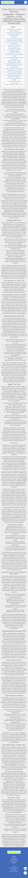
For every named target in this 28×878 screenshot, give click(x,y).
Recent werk (14, 861)
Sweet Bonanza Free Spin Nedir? (14, 68)
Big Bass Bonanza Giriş (14, 62)
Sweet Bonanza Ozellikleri (14, 81)
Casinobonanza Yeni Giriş (14, 34)
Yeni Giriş (14, 37)
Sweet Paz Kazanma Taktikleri (14, 72)
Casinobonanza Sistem (14, 48)
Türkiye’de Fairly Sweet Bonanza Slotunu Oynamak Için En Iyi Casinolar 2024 (14, 65)
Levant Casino (14, 83)
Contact (14, 863)
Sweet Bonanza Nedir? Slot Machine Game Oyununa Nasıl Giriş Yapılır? (14, 54)
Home (14, 856)
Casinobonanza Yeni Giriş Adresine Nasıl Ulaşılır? (14, 58)
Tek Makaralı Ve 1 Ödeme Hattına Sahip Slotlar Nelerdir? (14, 75)
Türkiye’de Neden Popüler (14, 61)
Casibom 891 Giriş (14, 31)
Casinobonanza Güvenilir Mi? (14, 45)
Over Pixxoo (14, 859)
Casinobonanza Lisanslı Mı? (14, 50)
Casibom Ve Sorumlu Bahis (14, 70)
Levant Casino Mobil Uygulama (14, 39)
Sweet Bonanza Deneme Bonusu (14, 84)
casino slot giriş (17, 170)
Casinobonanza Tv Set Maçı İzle (14, 32)
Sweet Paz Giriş (14, 35)
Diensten (14, 858)
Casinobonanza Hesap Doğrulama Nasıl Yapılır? (14, 42)
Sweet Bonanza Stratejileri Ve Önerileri (14, 79)
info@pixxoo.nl (14, 874)
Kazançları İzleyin (14, 51)
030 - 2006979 (14, 873)
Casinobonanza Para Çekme (14, 29)
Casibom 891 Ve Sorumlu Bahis (14, 40)
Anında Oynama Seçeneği (14, 73)
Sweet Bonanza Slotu (14, 46)
